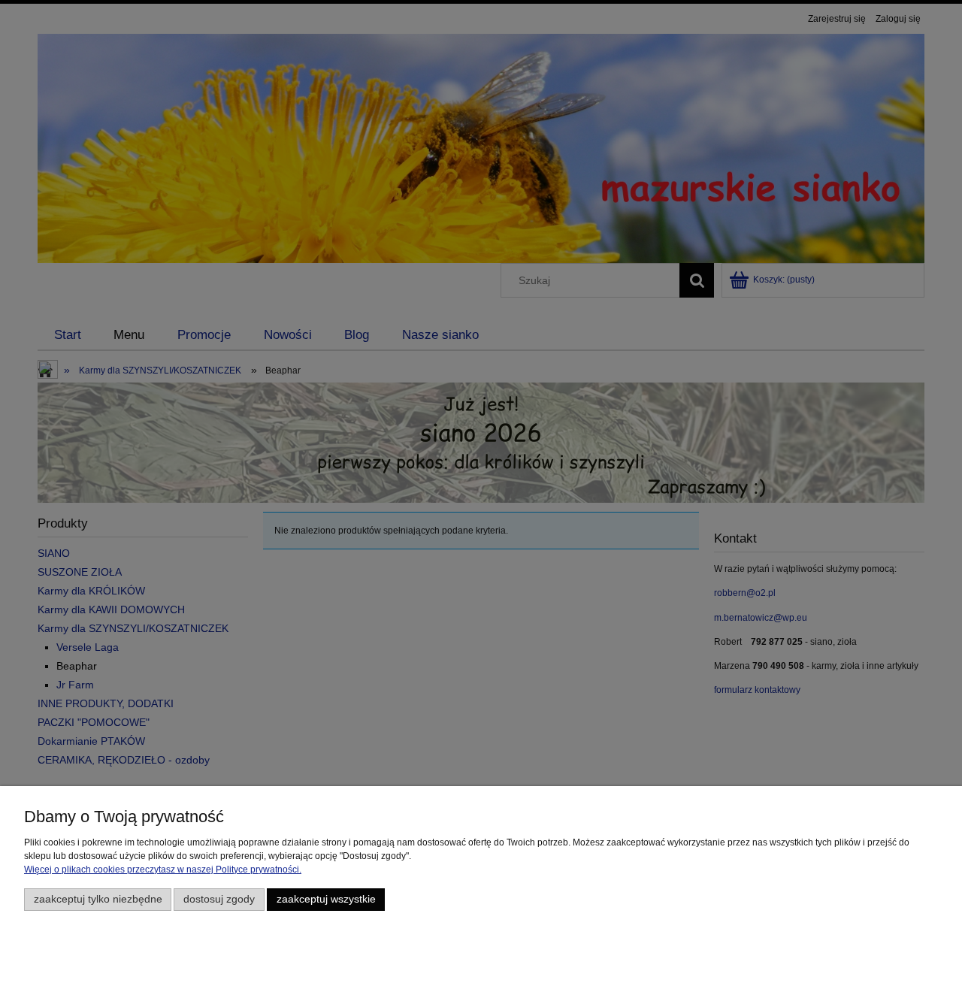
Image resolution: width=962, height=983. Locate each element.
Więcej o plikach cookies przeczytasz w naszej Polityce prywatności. (162, 869)
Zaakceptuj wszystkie (326, 899)
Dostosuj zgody (219, 899)
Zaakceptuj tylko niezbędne (98, 899)
